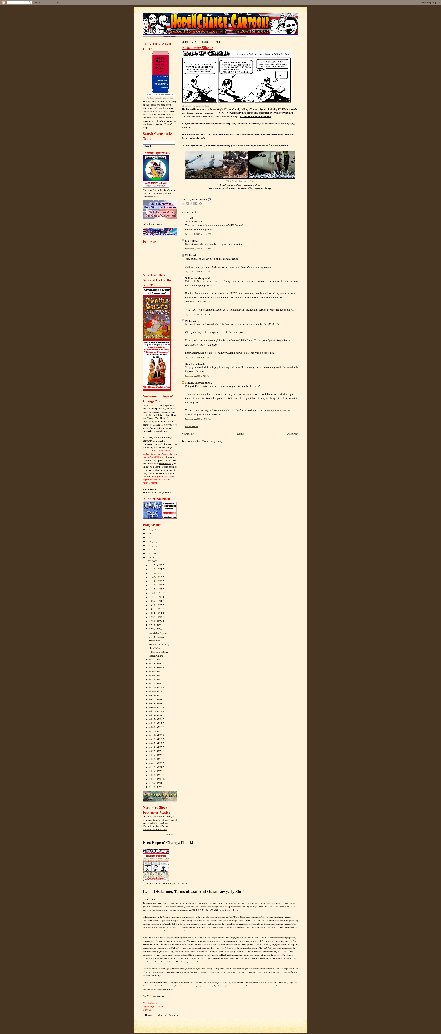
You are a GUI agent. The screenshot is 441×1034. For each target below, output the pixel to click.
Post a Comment (191, 426)
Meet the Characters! (169, 1015)
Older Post (292, 433)
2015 (149, 537)
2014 (149, 541)
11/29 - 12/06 (156, 581)
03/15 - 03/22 (156, 755)
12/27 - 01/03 (156, 565)
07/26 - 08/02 (156, 679)
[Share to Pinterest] (200, 203)
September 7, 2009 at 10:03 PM (198, 419)
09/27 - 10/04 (156, 616)
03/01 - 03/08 (156, 763)
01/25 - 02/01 (156, 782)
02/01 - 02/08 (156, 778)
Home (240, 433)
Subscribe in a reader (152, 223)
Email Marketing (156, 98)
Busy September (156, 636)
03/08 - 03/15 (156, 758)
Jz (186, 218)
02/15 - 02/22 (156, 771)
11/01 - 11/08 (156, 597)
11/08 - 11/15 (156, 593)
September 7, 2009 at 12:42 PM (198, 314)
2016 (149, 533)
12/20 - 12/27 (156, 569)
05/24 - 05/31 (156, 715)
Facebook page (166, 463)
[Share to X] (192, 203)
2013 (149, 545)
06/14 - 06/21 (156, 703)
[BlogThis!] (187, 203)
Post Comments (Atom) (209, 441)
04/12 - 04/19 (156, 739)
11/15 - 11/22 (156, 589)
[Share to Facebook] (196, 203)
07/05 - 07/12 (156, 691)
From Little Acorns (158, 632)
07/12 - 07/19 (156, 687)
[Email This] (183, 203)
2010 (149, 557)
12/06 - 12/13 (156, 577)
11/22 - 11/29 (156, 585)
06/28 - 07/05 (156, 695)
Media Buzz (154, 640)
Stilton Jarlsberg (194, 278)
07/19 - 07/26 (156, 683)
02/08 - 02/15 (156, 774)
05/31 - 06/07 (156, 711)
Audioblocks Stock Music (155, 829)
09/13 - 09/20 (156, 624)
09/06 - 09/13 (156, 628)
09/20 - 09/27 (156, 620)
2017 (149, 529)
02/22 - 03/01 (156, 767)
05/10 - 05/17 (156, 723)
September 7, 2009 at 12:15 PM (198, 271)
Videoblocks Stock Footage (156, 826)
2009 (149, 561)
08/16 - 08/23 (156, 667)
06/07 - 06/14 (156, 707)
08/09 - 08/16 (156, 671)
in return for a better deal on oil (255, 116)
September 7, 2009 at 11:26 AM (198, 234)
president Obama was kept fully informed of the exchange (233, 123)
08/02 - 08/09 (156, 675)
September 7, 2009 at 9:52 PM (197, 376)
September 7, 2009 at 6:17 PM (197, 357)
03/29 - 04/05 (156, 747)
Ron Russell (192, 364)
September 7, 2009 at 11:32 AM (198, 248)
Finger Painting (156, 655)
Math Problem (155, 648)
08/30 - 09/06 (156, 659)
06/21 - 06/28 (156, 699)
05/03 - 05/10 (156, 727)
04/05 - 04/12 (156, 743)
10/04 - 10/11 (156, 613)
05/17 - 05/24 (156, 719)
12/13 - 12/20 (156, 573)
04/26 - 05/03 (156, 731)
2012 (149, 549)
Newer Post (188, 433)
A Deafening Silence (158, 651)
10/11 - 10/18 (156, 609)
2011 (149, 553)
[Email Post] (209, 199)
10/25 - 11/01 (156, 600)
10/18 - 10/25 (156, 605)
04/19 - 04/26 (156, 735)
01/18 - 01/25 (156, 786)
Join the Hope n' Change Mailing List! (160, 65)
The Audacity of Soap (159, 644)
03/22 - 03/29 (156, 751)
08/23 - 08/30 (156, 663)
